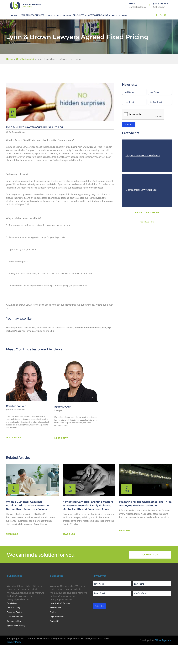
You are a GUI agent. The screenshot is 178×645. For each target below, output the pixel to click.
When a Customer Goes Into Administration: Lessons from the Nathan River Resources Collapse (27, 505)
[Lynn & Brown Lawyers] (25, 5)
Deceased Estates (14, 612)
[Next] (93, 398)
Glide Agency (162, 640)
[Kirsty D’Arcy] (76, 379)
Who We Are (55, 607)
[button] (45, 15)
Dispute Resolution (15, 616)
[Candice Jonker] (28, 379)
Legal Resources (57, 616)
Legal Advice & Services (60, 603)
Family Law (12, 603)
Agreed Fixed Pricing (16, 625)
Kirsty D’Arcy (62, 406)
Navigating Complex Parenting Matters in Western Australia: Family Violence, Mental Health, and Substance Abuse (88, 505)
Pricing (53, 612)
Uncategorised (35, 349)
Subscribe (128, 124)
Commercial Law (14, 621)
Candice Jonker (16, 406)
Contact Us (54, 621)
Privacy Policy (14, 641)
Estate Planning (13, 607)
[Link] (126, 5)
